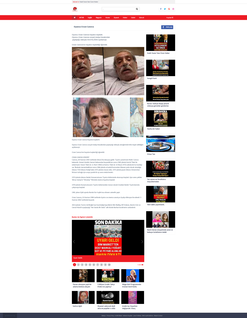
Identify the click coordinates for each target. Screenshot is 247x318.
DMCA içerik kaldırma (147, 315)
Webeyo (104, 315)
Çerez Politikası (137, 315)
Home (108, 17)
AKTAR (81, 17)
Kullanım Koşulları (127, 315)
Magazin (99, 17)
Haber (125, 17)
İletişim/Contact (158, 315)
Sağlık (90, 17)
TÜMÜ (139, 265)
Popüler (169, 18)
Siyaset (116, 17)
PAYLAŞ (169, 27)
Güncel (141, 17)
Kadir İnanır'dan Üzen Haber (89, 2)
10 (109, 265)
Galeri (133, 17)
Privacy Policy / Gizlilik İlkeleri (114, 315)
